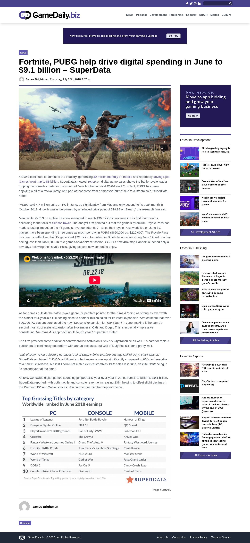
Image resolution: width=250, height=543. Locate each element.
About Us (162, 537)
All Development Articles (205, 232)
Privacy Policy (198, 537)
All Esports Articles (205, 455)
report (92, 181)
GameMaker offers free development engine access (215, 184)
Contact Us (179, 537)
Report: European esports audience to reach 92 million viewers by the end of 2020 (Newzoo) (216, 404)
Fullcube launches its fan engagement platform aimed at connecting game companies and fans (216, 441)
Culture (226, 14)
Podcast (141, 14)
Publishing (176, 14)
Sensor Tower (61, 223)
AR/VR (203, 14)
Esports (191, 14)
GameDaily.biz (37, 537)
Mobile (214, 14)
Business (25, 523)
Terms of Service (221, 537)
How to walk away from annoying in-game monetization (215, 293)
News (129, 14)
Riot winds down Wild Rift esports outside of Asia (215, 368)
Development (158, 14)
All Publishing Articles (206, 340)
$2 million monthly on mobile (113, 177)
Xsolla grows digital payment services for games (214, 201)
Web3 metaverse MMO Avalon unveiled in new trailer (215, 217)
